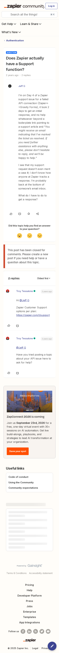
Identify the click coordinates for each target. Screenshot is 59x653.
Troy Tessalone (24, 291)
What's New (10, 32)
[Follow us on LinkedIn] (29, 631)
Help (29, 590)
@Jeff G (24, 300)
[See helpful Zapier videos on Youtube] (48, 631)
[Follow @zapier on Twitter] (41, 631)
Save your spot (17, 451)
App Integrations (29, 622)
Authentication (15, 40)
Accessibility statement (41, 573)
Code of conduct (18, 476)
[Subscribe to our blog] (35, 631)
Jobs (30, 606)
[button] (51, 6)
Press (29, 601)
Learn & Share (29, 24)
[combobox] (29, 14)
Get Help (7, 24)
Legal (35, 648)
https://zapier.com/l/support (33, 315)
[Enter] (5, 14)
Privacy (46, 648)
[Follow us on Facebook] (23, 631)
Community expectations (23, 487)
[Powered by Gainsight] (29, 566)
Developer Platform (29, 595)
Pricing (29, 584)
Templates (29, 617)
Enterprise (29, 611)
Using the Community (21, 482)
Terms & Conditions (16, 573)
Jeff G (21, 86)
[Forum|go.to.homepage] (22, 6)
